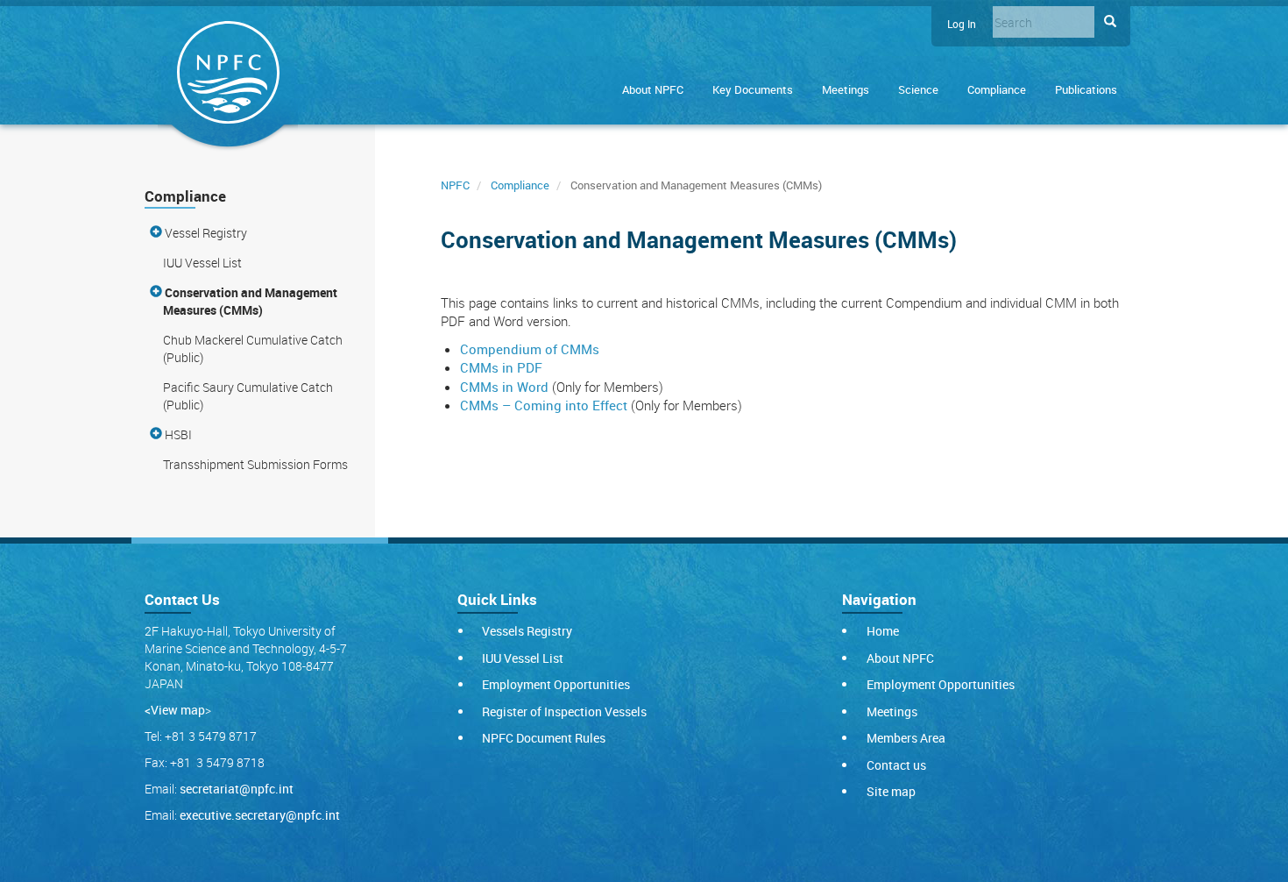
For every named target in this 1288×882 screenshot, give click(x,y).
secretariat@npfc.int (237, 788)
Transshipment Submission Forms (255, 464)
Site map (891, 791)
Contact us (896, 765)
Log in (961, 24)
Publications (1086, 89)
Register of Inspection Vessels (564, 711)
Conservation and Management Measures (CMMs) (249, 301)
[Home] (228, 76)
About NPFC (652, 89)
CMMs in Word (504, 386)
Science (918, 89)
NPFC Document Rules (543, 737)
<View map (175, 709)
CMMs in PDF (501, 367)
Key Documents (752, 89)
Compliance (996, 89)
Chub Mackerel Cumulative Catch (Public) (253, 348)
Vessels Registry (527, 630)
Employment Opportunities (556, 684)
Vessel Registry (204, 232)
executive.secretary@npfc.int (260, 815)
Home (883, 630)
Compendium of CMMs (529, 349)
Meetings (845, 89)
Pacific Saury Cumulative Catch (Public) (248, 396)
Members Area (906, 737)
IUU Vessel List (202, 262)
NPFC (455, 185)
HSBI (177, 434)
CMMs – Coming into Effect (543, 405)
